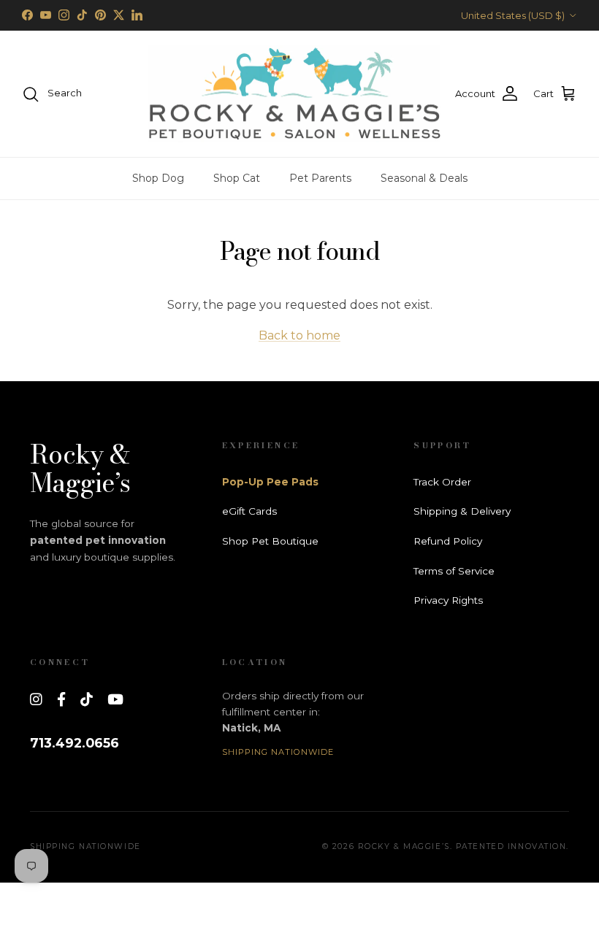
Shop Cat (236, 178)
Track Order (442, 482)
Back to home (299, 335)
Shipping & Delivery (462, 511)
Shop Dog (158, 178)
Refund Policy (447, 541)
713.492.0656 (74, 742)
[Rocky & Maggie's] (294, 94)
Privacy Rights (448, 600)
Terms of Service (454, 571)
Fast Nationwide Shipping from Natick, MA (299, 20)
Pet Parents (320, 178)
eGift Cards (249, 511)
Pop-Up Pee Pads (270, 482)
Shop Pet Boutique (270, 541)
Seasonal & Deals (424, 178)
